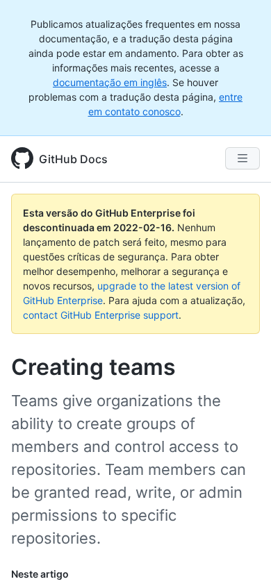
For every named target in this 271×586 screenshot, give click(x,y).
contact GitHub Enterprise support (101, 315)
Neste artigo (40, 574)
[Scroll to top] (240, 555)
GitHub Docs (73, 159)
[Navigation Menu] (242, 158)
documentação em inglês (110, 82)
